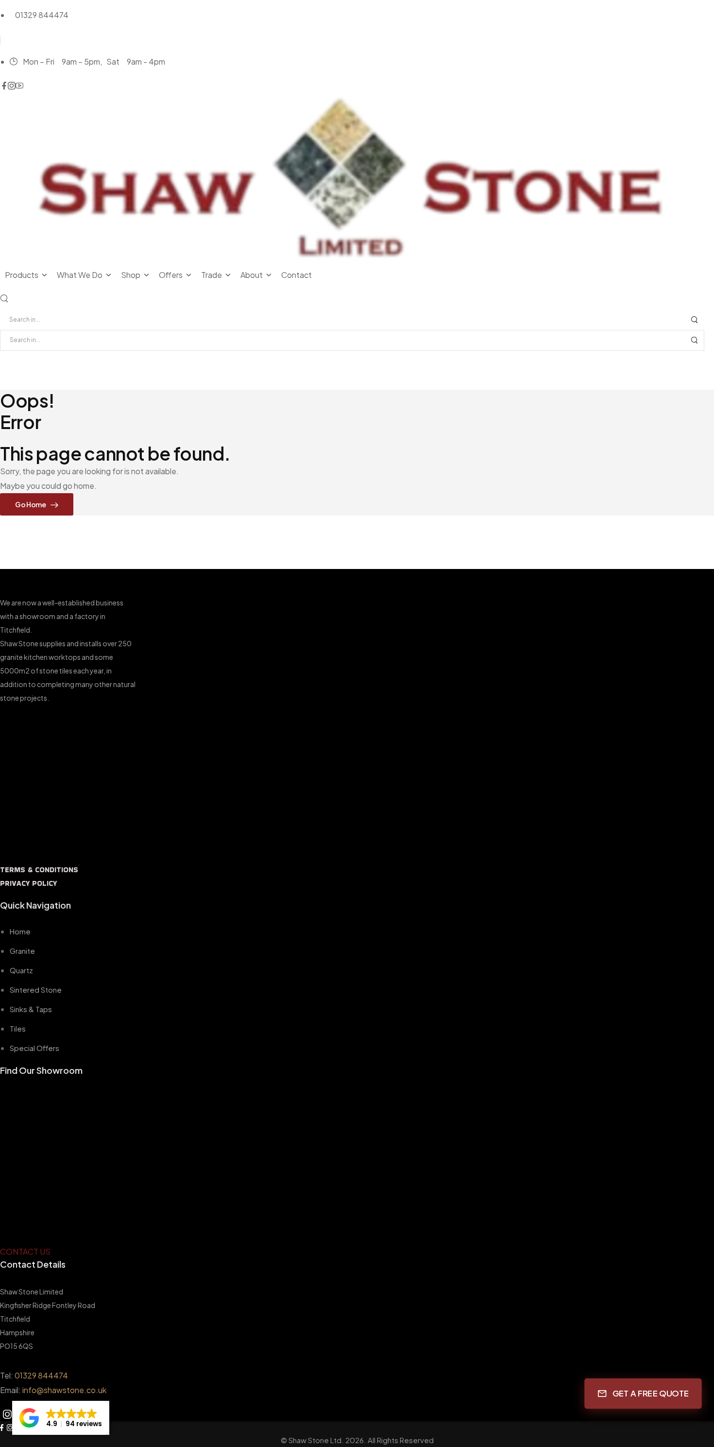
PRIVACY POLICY (28, 883)
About (251, 275)
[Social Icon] (4, 86)
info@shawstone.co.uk (64, 1390)
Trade (211, 275)
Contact (296, 275)
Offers (171, 275)
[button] (60, 1418)
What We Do (79, 275)
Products (21, 275)
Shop (130, 275)
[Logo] (357, 179)
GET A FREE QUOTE (650, 1393)
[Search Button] (694, 320)
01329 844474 (41, 1375)
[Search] (5, 298)
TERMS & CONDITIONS (39, 869)
